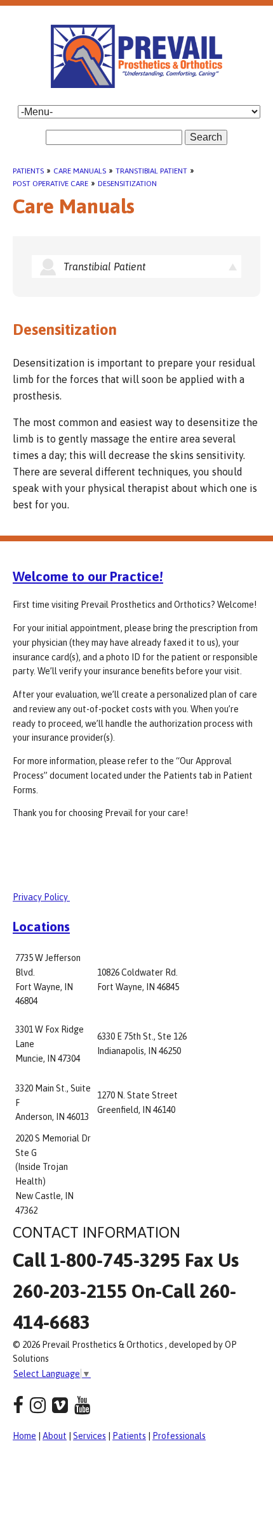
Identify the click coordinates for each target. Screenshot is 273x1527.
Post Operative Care (50, 183)
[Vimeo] (60, 1405)
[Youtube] (82, 1405)
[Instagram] (38, 1405)
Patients (28, 171)
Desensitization (127, 183)
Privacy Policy (41, 897)
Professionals (179, 1436)
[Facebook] (18, 1405)
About (55, 1436)
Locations (41, 926)
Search (206, 137)
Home (24, 1436)
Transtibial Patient (151, 171)
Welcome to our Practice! (88, 576)
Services (89, 1436)
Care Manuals (79, 171)
